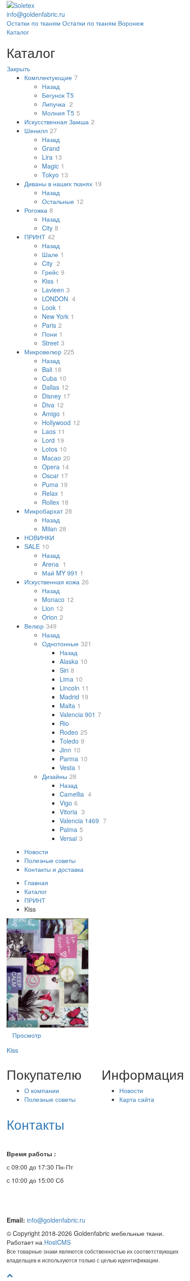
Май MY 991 (63, 572)
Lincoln (74, 687)
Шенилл (40, 130)
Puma (55, 484)
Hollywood (61, 422)
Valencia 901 (80, 714)
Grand (51, 148)
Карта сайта (136, 1099)
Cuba (54, 378)
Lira (52, 157)
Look (51, 307)
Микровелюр (49, 351)
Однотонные (66, 643)
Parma (73, 758)
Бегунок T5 (58, 95)
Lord (53, 440)
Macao (56, 457)
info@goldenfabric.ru (56, 1220)
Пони (52, 334)
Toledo (72, 740)
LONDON (59, 298)
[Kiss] (47, 972)
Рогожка (38, 210)
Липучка (57, 104)
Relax (53, 493)
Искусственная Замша (59, 121)
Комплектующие (51, 77)
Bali (51, 369)
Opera (55, 466)
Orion (52, 617)
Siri (67, 670)
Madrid (74, 696)
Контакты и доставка (54, 869)
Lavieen (56, 289)
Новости (36, 851)
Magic (53, 165)
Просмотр (26, 1035)
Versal (71, 838)
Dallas (55, 387)
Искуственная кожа (56, 581)
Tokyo (55, 174)
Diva (53, 404)
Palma (71, 829)
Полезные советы (50, 860)
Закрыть (18, 68)
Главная (36, 882)
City (50, 227)
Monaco (58, 599)
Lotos (54, 449)
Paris (52, 325)
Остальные (63, 201)
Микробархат (48, 510)
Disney (56, 395)
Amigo (53, 413)
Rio (64, 723)
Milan (54, 528)
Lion (52, 608)
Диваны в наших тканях (63, 183)
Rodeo (73, 732)
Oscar (55, 475)
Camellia (75, 794)
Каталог (18, 31)
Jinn (70, 749)
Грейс (53, 272)
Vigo (69, 802)
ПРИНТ (39, 236)
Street (53, 342)
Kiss (50, 280)
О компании (41, 1090)
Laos (53, 431)
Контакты (36, 1124)
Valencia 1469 (83, 820)
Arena (54, 564)
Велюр (40, 625)
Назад (51, 86)
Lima (71, 679)
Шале (53, 254)
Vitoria (72, 811)
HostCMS (57, 1242)
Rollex (55, 502)
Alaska (73, 661)
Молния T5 (61, 112)
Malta (70, 705)
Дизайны (59, 776)
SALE (36, 546)
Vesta (70, 767)
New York (58, 316)
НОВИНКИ (39, 537)
